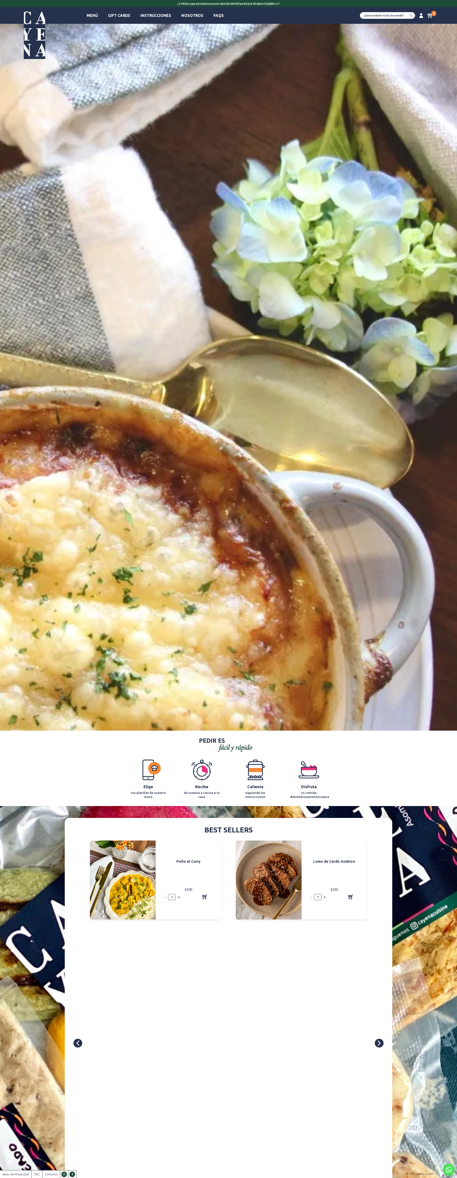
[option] (228, 4)
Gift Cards (119, 15)
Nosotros (192, 15)
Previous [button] (79, 1043)
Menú (92, 15)
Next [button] (379, 1043)
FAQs (219, 15)
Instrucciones (155, 15)
